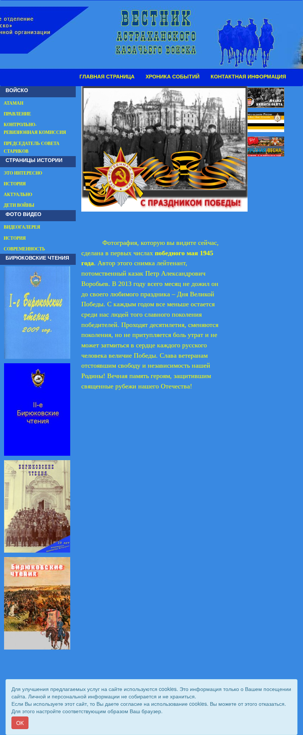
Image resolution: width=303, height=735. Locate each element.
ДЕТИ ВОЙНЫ (19, 205)
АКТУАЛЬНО (18, 194)
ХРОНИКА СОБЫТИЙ (173, 77)
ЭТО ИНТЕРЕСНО (23, 173)
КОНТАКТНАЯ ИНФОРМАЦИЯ (248, 77)
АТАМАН (13, 103)
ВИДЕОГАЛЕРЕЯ (22, 227)
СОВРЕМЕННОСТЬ (24, 249)
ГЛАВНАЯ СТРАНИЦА (107, 77)
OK (20, 722)
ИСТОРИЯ (15, 183)
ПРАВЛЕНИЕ (17, 114)
